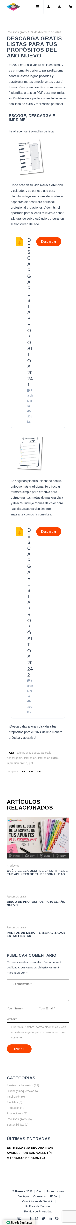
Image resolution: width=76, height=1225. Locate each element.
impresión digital (48, 757)
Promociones (15, 1113)
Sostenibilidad (15, 1124)
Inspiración (13, 1096)
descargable (14, 757)
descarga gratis (41, 752)
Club (39, 1191)
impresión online (17, 763)
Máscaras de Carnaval (27, 1158)
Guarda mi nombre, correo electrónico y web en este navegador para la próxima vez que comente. (38, 1032)
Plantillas (12, 1102)
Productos (13, 865)
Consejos (39, 1196)
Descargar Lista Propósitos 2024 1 (30, 312)
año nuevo (23, 752)
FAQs (53, 1196)
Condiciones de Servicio (38, 1201)
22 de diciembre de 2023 (45, 32)
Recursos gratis (17, 32)
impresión (30, 757)
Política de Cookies (38, 1206)
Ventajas (23, 1196)
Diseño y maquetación (20, 1091)
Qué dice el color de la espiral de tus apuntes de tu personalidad (37, 872)
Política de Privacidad (38, 1211)
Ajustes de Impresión (20, 1085)
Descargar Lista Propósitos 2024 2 (30, 602)
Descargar (48, 241)
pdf (31, 763)
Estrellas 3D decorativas (30, 1147)
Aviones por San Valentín (29, 1152)
